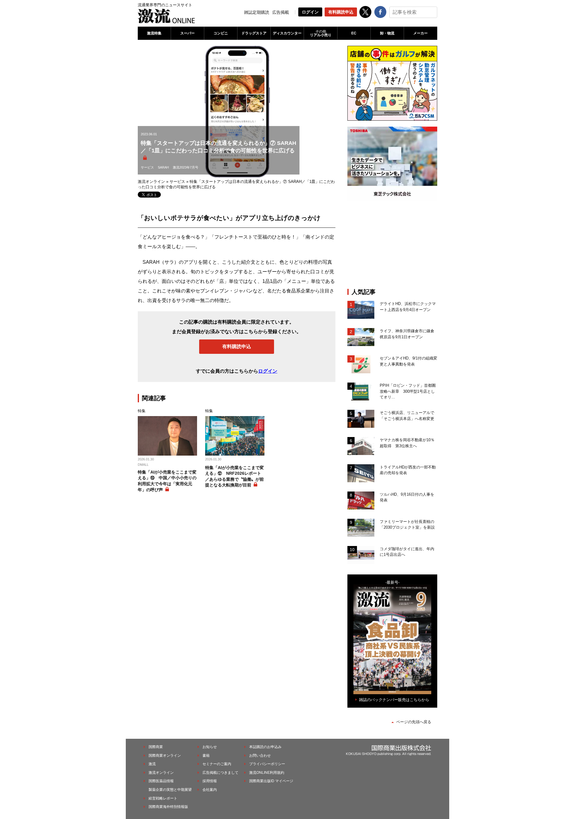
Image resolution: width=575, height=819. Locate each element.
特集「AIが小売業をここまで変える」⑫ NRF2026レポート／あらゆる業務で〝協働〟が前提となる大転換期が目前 (234, 476)
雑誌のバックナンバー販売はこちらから (394, 700)
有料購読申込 (340, 12)
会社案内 (209, 789)
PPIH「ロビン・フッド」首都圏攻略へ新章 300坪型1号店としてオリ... (408, 391)
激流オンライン (151, 181)
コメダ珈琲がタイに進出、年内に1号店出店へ (407, 552)
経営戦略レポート (163, 798)
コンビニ (221, 33)
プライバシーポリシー (267, 764)
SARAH (163, 167)
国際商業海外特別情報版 (168, 807)
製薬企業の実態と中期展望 (170, 789)
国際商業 (156, 747)
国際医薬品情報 (161, 781)
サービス (147, 167)
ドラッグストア (254, 33)
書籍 (206, 755)
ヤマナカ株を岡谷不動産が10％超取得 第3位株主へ (407, 443)
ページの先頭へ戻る (413, 722)
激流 (152, 764)
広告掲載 (280, 12)
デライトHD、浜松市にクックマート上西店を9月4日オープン (408, 306)
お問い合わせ (260, 755)
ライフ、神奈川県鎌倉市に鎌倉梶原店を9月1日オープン (407, 334)
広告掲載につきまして (220, 772)
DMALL (143, 464)
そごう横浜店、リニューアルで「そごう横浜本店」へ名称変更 (407, 415)
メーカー (420, 33)
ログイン (310, 12)
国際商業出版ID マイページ (271, 781)
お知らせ (209, 747)
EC (353, 33)
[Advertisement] (392, 244)
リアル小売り (321, 33)
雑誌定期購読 (256, 12)
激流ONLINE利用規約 (266, 772)
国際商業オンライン (165, 755)
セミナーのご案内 (216, 764)
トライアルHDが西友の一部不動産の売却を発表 (408, 470)
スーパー (187, 33)
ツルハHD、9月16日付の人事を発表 (407, 497)
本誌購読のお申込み (265, 747)
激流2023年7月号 (185, 167)
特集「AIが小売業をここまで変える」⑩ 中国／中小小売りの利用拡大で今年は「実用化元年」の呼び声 (167, 481)
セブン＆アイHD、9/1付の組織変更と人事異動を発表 (408, 361)
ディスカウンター (287, 33)
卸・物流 (387, 33)
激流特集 (154, 33)
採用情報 (209, 781)
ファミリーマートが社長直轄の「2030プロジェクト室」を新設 (407, 524)
